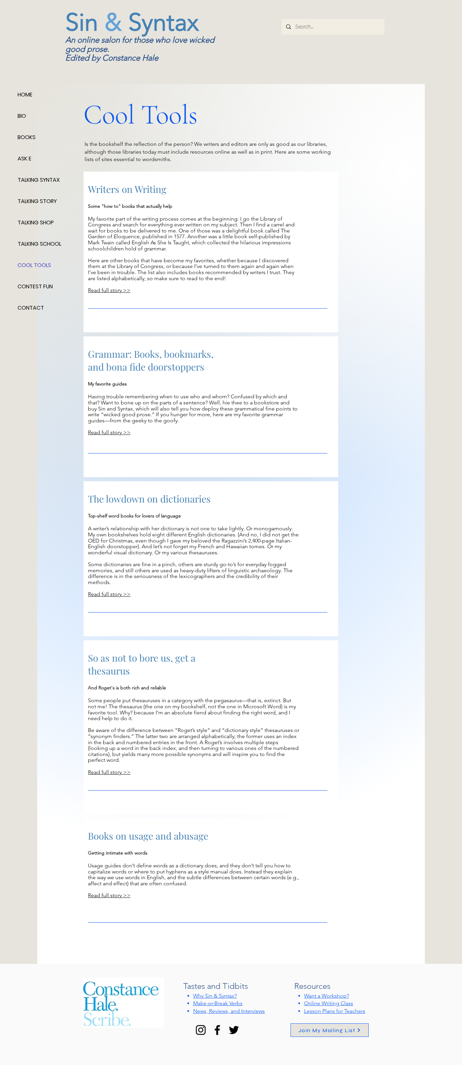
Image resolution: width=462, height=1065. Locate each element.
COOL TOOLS (34, 265)
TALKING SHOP (36, 222)
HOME (25, 94)
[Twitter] (233, 1030)
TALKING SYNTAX (39, 180)
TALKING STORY (37, 201)
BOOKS (27, 137)
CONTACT (31, 308)
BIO (22, 116)
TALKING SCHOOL (39, 244)
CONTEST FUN (35, 286)
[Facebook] (217, 1030)
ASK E (24, 158)
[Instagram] (200, 1030)
